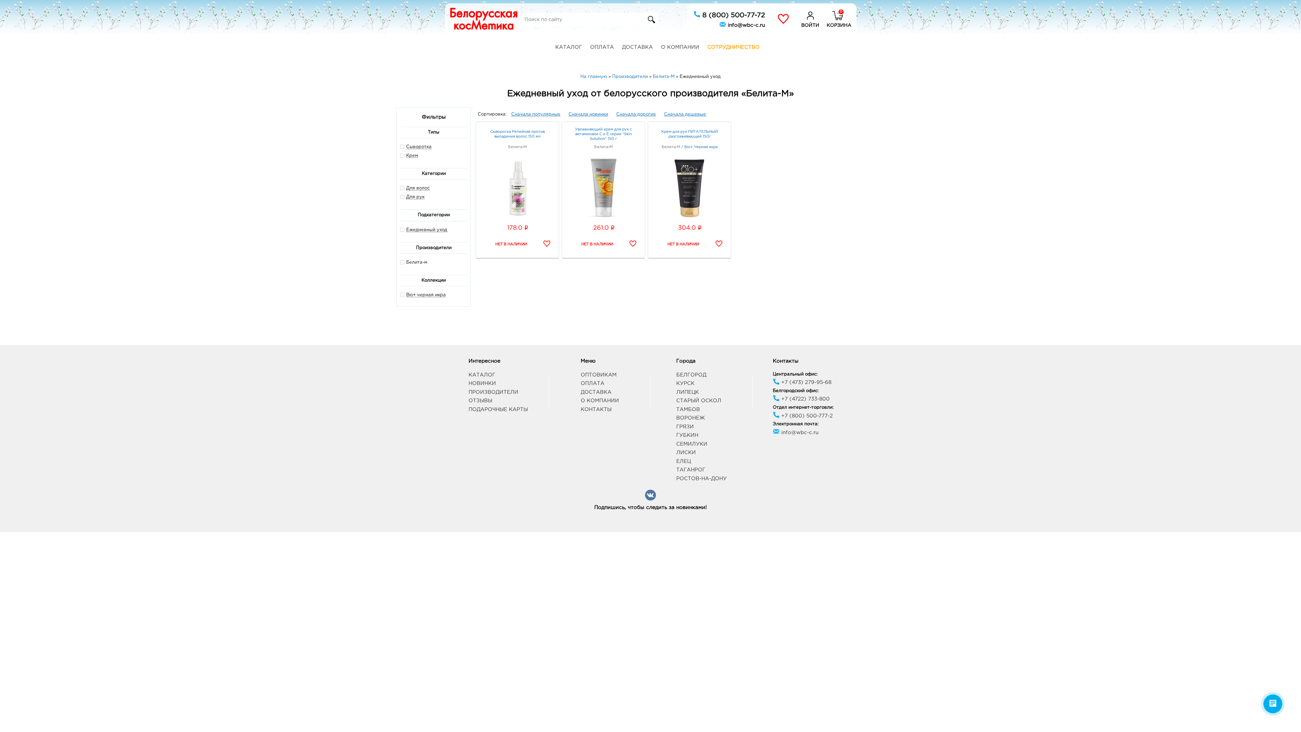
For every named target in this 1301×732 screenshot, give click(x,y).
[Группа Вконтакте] (650, 499)
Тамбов (688, 409)
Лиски (686, 452)
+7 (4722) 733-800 (805, 399)
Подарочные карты (498, 409)
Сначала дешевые (685, 114)
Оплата (602, 47)
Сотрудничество (733, 47)
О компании (680, 47)
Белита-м (416, 262)
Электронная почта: (796, 424)
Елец (683, 461)
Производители (493, 392)
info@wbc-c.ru (745, 25)
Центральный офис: (795, 374)
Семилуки (691, 444)
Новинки (482, 383)
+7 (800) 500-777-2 (806, 416)
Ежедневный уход (426, 230)
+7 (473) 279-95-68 (805, 382)
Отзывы (480, 401)
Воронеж (690, 418)
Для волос (418, 188)
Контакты (596, 409)
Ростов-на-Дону (701, 478)
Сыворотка (419, 147)
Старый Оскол (698, 401)
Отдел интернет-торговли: (803, 407)
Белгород (691, 375)
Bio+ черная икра (426, 295)
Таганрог (690, 470)
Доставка (637, 47)
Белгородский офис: (796, 391)
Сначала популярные (535, 114)
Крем (412, 156)
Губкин (687, 435)
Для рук (415, 197)
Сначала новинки (588, 114)
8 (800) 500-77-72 (732, 15)
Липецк (687, 392)
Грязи (685, 427)
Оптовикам (599, 375)
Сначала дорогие (636, 114)
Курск (685, 383)
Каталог (568, 47)
